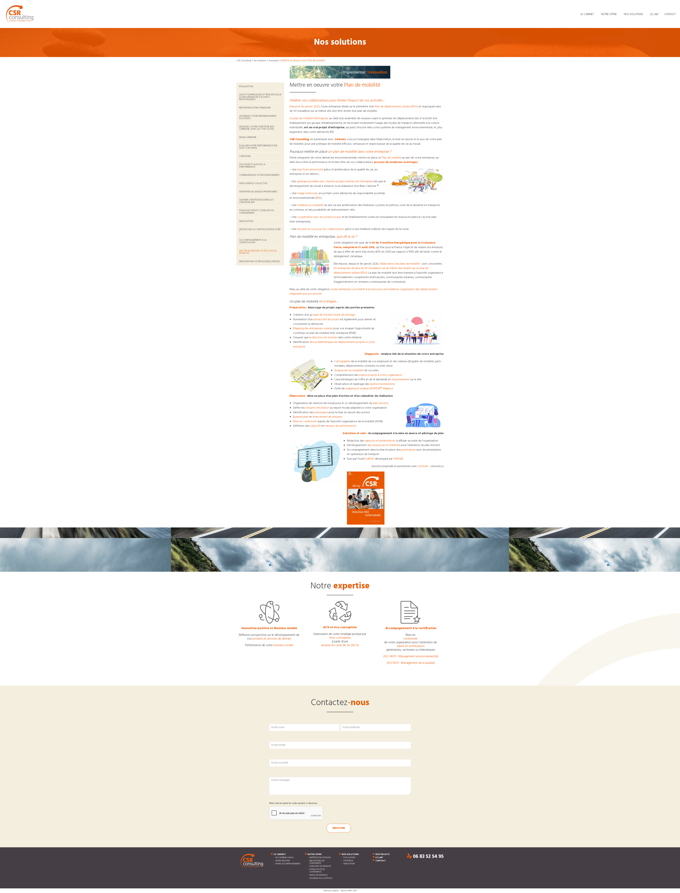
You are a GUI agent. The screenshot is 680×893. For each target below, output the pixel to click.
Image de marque (318, 875)
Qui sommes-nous (284, 857)
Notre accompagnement (287, 863)
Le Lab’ (654, 14)
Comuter (423, 466)
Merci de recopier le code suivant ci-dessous (293, 803)
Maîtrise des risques (320, 857)
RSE (318, 198)
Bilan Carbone (247, 137)
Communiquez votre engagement (259, 175)
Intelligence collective (253, 183)
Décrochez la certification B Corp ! (260, 231)
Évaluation (246, 86)
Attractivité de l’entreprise (317, 871)
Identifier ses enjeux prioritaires (258, 192)
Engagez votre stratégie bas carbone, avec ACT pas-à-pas (256, 128)
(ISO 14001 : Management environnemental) (410, 656)
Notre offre (609, 14)
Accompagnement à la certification (253, 241)
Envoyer (339, 828)
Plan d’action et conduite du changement (256, 212)
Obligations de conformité (316, 862)
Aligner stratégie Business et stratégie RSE (256, 201)
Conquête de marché (320, 866)
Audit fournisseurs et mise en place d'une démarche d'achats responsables (260, 97)
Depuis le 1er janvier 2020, (305, 106)
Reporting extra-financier (255, 108)
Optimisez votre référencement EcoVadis (258, 117)
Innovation (246, 221)
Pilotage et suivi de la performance (252, 166)
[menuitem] (588, 14)
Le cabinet (587, 14)
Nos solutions (633, 14)
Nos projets (382, 854)
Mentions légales (331, 890)
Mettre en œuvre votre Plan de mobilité (258, 252)
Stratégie (245, 156)
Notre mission (282, 860)
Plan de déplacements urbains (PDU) (396, 106)
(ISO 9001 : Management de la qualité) (411, 663)
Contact (670, 14)
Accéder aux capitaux (320, 878)
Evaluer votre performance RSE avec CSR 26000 (258, 147)
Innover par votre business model (259, 261)
